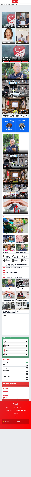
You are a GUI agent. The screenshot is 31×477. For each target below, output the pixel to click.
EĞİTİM (2, 4)
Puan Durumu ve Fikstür (7, 421)
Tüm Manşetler (18, 421)
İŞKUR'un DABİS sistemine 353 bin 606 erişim (7, 261)
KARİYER (12, 4)
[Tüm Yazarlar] (27, 118)
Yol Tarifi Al (10, 395)
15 (27, 61)
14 (25, 61)
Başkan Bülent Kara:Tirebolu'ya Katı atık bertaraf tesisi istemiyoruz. (16, 261)
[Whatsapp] (14, 416)
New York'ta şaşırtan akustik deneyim (11, 272)
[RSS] (16, 416)
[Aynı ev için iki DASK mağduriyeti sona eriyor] (15, 206)
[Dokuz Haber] (15, 1)
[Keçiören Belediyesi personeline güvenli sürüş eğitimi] (15, 176)
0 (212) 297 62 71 (6, 395)
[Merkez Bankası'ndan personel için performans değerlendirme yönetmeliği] (8, 306)
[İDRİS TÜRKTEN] (9, 125)
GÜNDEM (9, 4)
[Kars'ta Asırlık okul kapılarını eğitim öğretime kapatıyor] (15, 161)
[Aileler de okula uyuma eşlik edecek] (15, 191)
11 (20, 61)
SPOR (18, 4)
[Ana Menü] (2, 1)
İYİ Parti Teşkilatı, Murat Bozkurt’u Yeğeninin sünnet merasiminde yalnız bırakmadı (7, 257)
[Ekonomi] (27, 315)
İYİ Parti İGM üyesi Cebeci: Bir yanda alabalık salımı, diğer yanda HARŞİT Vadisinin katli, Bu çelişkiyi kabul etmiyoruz (16, 257)
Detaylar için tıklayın (15, 356)
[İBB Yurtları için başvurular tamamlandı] (22, 306)
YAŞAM (6, 259)
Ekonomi (4, 315)
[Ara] (28, 1)
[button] (3, 53)
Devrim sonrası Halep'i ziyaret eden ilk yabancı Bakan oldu (14, 277)
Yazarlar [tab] (5, 118)
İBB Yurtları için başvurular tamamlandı (21, 311)
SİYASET (17, 299)
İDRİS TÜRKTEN (9, 129)
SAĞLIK (16, 4)
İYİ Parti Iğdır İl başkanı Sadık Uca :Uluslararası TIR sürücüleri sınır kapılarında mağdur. (25, 257)
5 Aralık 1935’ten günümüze (21, 120)
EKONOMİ (5, 4)
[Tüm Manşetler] (27, 216)
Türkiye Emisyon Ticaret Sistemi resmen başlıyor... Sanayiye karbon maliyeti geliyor (25, 261)
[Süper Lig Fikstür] (27, 359)
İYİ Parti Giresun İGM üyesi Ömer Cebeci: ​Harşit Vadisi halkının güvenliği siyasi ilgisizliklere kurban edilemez (9, 289)
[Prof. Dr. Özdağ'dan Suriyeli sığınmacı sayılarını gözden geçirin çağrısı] (22, 295)
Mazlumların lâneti (9, 120)
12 (22, 61)
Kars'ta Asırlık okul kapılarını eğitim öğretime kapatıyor (13, 267)
